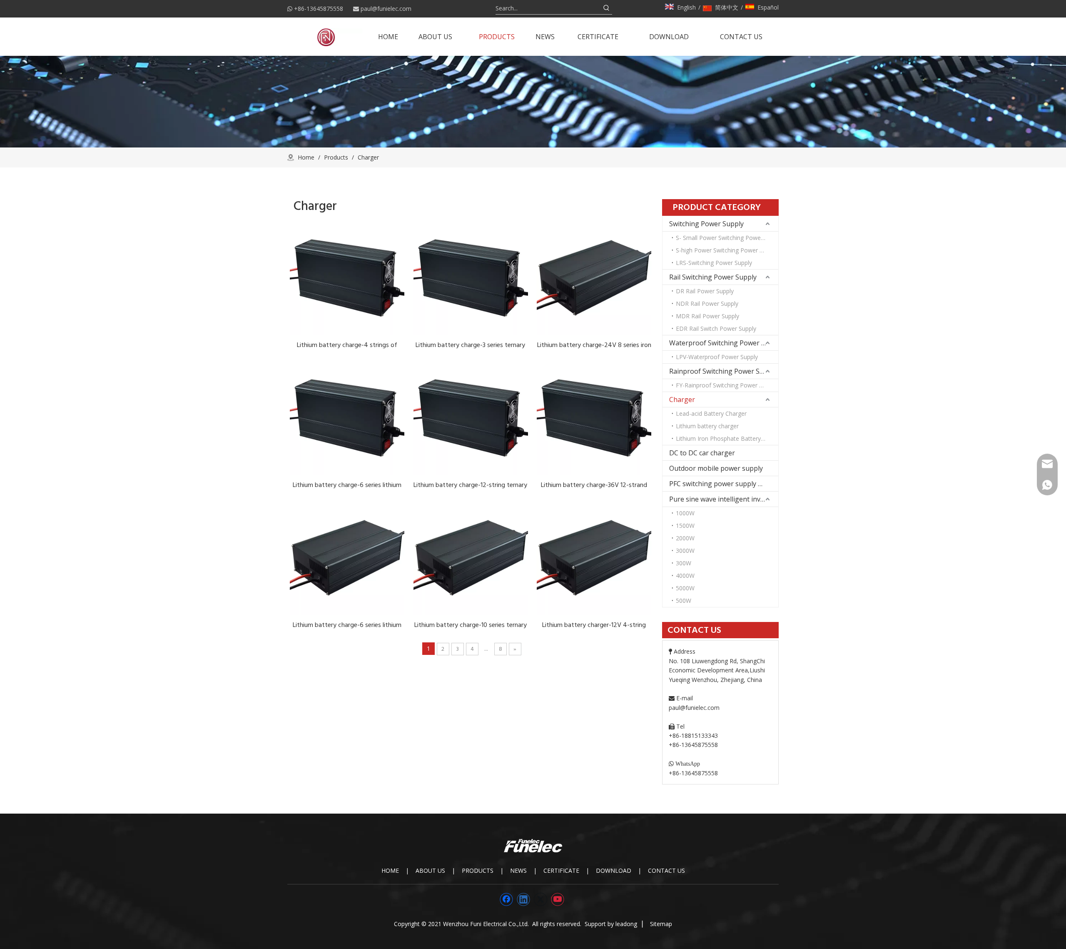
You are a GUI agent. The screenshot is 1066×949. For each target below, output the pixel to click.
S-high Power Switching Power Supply (726, 250)
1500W (685, 525)
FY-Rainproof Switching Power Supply (726, 385)
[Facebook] (506, 899)
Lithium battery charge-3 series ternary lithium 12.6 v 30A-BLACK (470, 345)
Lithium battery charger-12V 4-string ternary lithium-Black (594, 624)
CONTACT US (666, 870)
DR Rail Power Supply (705, 291)
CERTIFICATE (561, 870)
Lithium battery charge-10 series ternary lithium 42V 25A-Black (470, 624)
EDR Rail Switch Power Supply (716, 328)
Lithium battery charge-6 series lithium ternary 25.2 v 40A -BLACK (347, 484)
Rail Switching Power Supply (713, 277)
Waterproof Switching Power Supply (723, 342)
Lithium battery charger (707, 426)
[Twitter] (540, 899)
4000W (685, 575)
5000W (685, 588)
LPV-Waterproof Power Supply (717, 357)
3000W (685, 550)
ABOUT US (430, 870)
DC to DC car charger (702, 452)
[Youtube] (557, 899)
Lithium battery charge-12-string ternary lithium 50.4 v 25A (470, 484)
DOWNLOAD (613, 870)
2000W (685, 538)
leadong (626, 924)
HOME (390, 870)
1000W (685, 513)
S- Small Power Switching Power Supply (727, 238)
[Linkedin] (523, 899)
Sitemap (661, 924)
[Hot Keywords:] (606, 8)
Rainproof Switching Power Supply (723, 371)
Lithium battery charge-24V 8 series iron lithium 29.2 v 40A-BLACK (594, 345)
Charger (682, 399)
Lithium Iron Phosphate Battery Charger (727, 438)
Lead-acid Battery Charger (711, 413)
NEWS (518, 870)
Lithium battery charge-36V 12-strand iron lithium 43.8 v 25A (594, 484)
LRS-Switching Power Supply (714, 263)
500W (683, 600)
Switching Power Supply (706, 223)
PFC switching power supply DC (718, 483)
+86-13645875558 (318, 8)
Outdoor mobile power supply (716, 468)
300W (683, 563)
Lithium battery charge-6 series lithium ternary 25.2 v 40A (347, 624)
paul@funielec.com (386, 8)
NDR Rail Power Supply (707, 303)
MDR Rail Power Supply (707, 316)
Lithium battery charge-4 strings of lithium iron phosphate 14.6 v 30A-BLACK (347, 345)
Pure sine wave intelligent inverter (722, 499)
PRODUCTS (477, 870)
